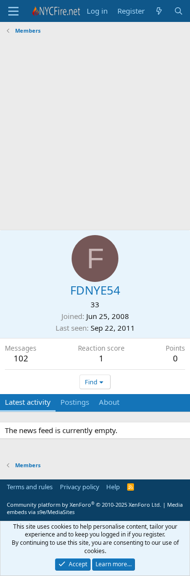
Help (113, 486)
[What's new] (159, 11)
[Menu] (13, 11)
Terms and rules (30, 486)
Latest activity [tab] (28, 402)
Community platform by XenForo (84, 504)
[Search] (178, 11)
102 (21, 358)
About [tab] (109, 402)
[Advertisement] (95, 133)
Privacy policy (79, 486)
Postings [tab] (74, 402)
